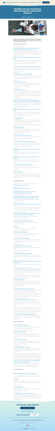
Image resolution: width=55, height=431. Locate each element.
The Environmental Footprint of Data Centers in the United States (24, 191)
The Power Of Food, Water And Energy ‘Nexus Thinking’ (23, 164)
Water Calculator (46, 2)
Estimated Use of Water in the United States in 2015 (22, 135)
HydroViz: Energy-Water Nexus (18, 279)
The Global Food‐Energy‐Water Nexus (19, 81)
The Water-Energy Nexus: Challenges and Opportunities (23, 253)
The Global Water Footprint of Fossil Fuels (20, 185)
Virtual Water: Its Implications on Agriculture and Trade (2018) (24, 393)
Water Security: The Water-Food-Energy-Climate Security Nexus (24, 141)
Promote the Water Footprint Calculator (23, 420)
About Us (13, 420)
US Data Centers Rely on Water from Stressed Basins (22, 193)
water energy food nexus (29, 16)
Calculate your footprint (28, 408)
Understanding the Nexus (17, 118)
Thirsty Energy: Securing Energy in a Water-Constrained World (24, 288)
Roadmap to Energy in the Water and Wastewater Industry (23, 220)
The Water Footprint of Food (18, 387)
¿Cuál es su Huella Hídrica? (27, 411)
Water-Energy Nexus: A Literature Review (20, 232)
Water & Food (15, 379)
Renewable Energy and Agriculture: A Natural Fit (21, 347)
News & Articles (38, 2)
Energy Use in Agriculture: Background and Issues (21, 325)
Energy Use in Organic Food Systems (19, 331)
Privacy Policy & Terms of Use (37, 420)
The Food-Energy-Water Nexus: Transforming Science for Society (24, 314)
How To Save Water (24, 2)
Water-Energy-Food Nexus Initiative (19, 89)
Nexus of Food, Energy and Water (19, 127)
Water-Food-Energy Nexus (18, 172)
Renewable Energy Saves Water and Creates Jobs (21, 188)
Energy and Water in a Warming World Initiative (21, 238)
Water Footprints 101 (16, 2)
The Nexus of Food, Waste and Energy (19, 339)
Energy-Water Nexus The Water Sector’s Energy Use (22, 245)
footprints (24, 16)
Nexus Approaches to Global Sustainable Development (22, 74)
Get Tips (34, 415)
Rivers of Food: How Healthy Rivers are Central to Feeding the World (25, 373)
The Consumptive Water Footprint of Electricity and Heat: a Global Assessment (27, 269)
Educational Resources (31, 2)
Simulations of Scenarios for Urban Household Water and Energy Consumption (27, 66)
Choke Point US (16, 227)
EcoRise (26, 428)
